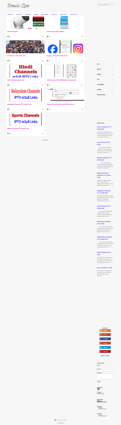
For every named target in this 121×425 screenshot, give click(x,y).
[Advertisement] (93, 18)
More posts (45, 140)
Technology (10, 14)
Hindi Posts (19, 14)
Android (36, 14)
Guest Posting (73, 14)
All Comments (103, 409)
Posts (100, 407)
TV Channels (28, 14)
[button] (42, 37)
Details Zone (18, 6)
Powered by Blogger (61, 420)
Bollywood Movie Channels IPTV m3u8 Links (103, 175)
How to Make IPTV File (104, 268)
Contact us (54, 14)
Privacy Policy (63, 14)
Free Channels (44, 14)
